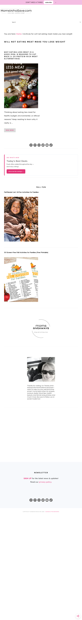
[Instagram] (39, 145)
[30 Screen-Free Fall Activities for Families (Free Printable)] (41, 280)
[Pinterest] (35, 145)
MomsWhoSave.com (16, 11)
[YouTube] (47, 145)
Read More (10, 130)
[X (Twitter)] (43, 145)
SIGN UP (28, 478)
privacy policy (45, 482)
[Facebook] (31, 145)
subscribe (48, 2)
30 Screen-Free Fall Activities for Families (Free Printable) (26, 252)
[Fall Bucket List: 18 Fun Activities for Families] (41, 220)
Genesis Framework (52, 511)
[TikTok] (51, 145)
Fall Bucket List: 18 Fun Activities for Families (21, 192)
